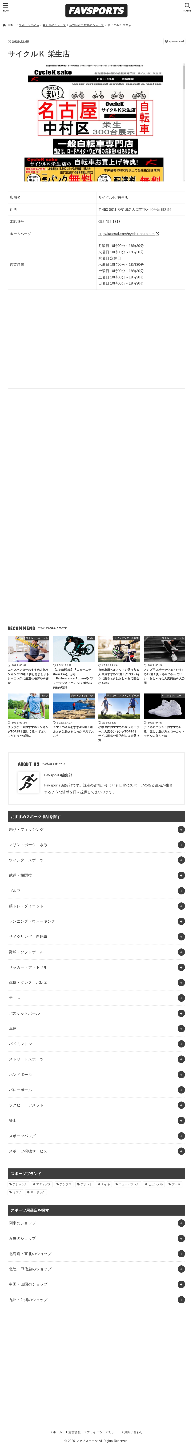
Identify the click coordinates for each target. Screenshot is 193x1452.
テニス (14, 998)
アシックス (20, 1184)
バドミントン (20, 1044)
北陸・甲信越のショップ (30, 1269)
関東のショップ (22, 1223)
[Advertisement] (96, 437)
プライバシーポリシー (102, 1432)
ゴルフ (14, 891)
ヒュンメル (155, 1184)
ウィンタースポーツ (26, 860)
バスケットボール (24, 1013)
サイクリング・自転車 (28, 936)
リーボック (38, 1192)
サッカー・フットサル (28, 967)
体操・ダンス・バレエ (28, 982)
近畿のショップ (22, 1238)
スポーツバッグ (22, 1136)
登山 (13, 1120)
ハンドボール (20, 1074)
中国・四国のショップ (28, 1284)
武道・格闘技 (20, 875)
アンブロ (65, 1184)
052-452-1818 (109, 221)
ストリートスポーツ (26, 1059)
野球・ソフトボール (26, 952)
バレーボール (20, 1090)
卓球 (13, 1028)
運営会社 (74, 1432)
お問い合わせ (133, 1432)
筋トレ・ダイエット (26, 906)
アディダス (43, 1184)
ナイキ (105, 1184)
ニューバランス (129, 1184)
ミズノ (17, 1192)
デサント (86, 1184)
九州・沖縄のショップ (28, 1300)
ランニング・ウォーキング (32, 921)
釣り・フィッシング (26, 829)
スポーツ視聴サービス (28, 1151)
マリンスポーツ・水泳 (28, 845)
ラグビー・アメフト (26, 1105)
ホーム (57, 1432)
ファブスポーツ (87, 1441)
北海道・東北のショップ (30, 1254)
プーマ (176, 1184)
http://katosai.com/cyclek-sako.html (127, 234)
